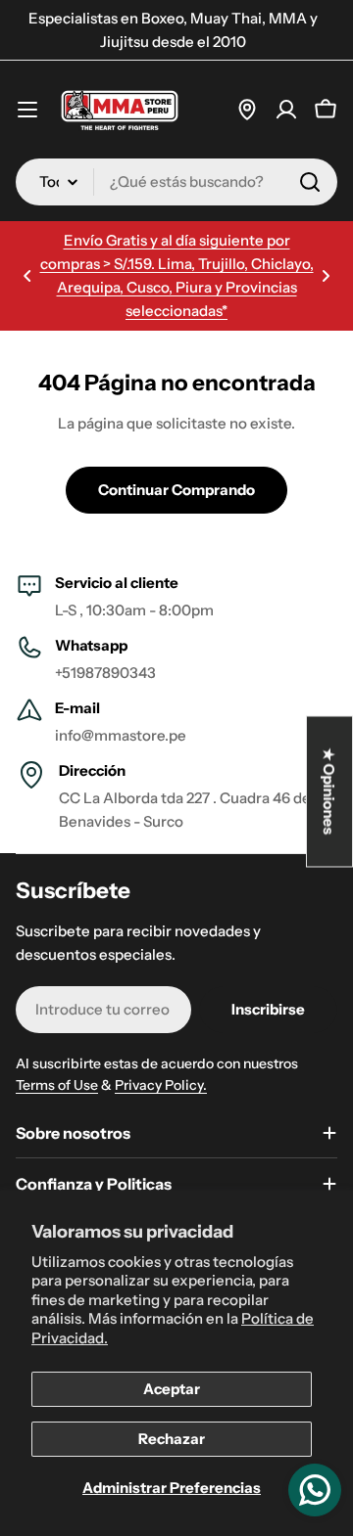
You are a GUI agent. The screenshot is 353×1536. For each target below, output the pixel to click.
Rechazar (171, 1438)
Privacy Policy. (161, 1085)
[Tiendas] (247, 109)
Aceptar (171, 1388)
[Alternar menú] (27, 109)
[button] (27, 276)
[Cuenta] (286, 109)
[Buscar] (310, 182)
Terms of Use (57, 1085)
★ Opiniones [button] (330, 792)
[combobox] (176, 181)
